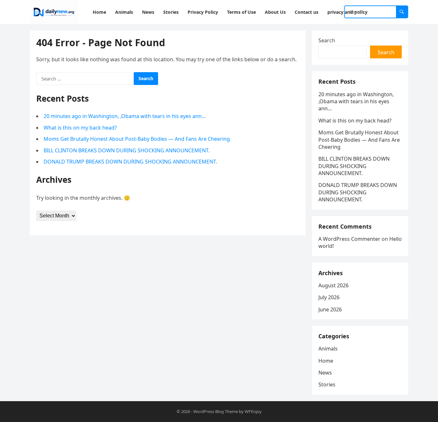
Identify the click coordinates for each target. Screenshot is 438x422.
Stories (326, 384)
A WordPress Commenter (349, 238)
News (325, 372)
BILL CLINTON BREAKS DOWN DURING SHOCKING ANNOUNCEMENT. (127, 150)
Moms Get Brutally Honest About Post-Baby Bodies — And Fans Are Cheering (137, 138)
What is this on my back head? (80, 127)
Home (325, 360)
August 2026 (333, 285)
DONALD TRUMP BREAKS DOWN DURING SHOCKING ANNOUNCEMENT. (130, 161)
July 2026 (329, 297)
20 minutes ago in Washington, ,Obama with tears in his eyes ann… (125, 116)
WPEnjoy (253, 411)
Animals (328, 348)
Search (326, 40)
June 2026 (330, 309)
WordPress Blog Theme (215, 411)
